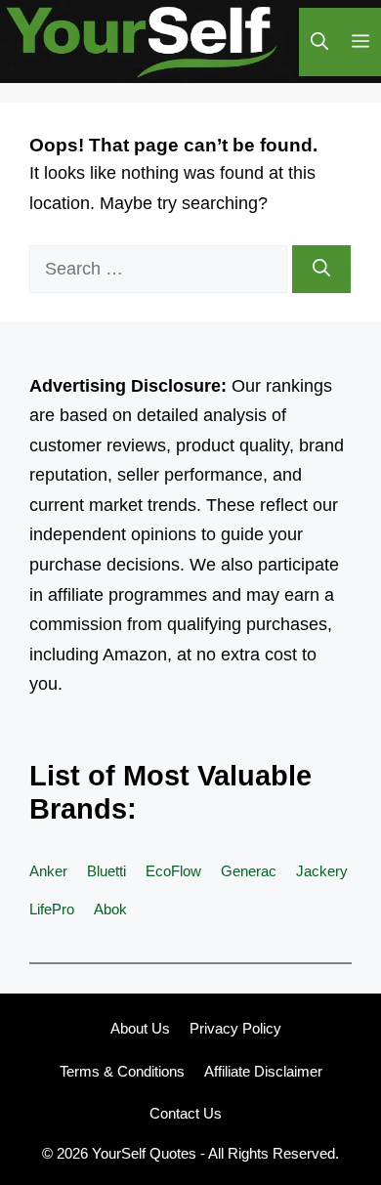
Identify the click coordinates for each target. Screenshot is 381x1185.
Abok (110, 909)
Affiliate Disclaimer (263, 1071)
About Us (140, 1028)
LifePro (51, 909)
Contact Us (185, 1113)
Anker (48, 871)
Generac (248, 871)
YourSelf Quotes (144, 1153)
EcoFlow (173, 871)
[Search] (321, 269)
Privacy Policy (235, 1028)
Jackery (322, 871)
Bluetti (106, 871)
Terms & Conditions (122, 1071)
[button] (319, 42)
